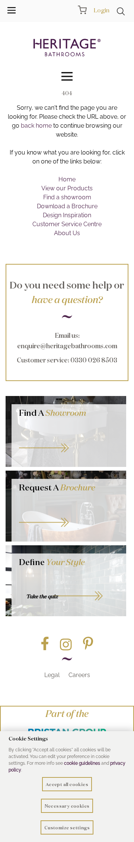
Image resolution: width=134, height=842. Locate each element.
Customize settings (67, 827)
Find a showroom (67, 197)
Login (101, 10)
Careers (79, 675)
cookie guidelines (82, 763)
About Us (67, 233)
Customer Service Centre (67, 224)
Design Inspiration (67, 215)
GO (69, 439)
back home (36, 125)
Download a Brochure (67, 206)
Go (69, 514)
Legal (52, 675)
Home (67, 179)
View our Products (67, 188)
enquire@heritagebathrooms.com (67, 346)
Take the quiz (42, 596)
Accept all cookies (67, 784)
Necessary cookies (67, 806)
